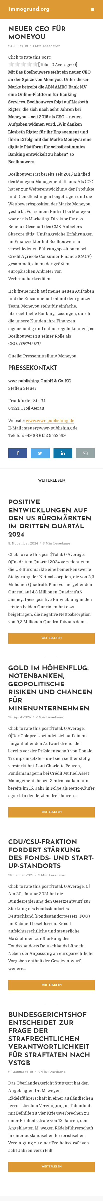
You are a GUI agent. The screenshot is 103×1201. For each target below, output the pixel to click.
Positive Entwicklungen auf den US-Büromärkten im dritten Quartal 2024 (49, 518)
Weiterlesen (52, 638)
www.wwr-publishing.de (50, 421)
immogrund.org (29, 9)
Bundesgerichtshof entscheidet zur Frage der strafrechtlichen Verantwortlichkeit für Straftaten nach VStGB (49, 1039)
